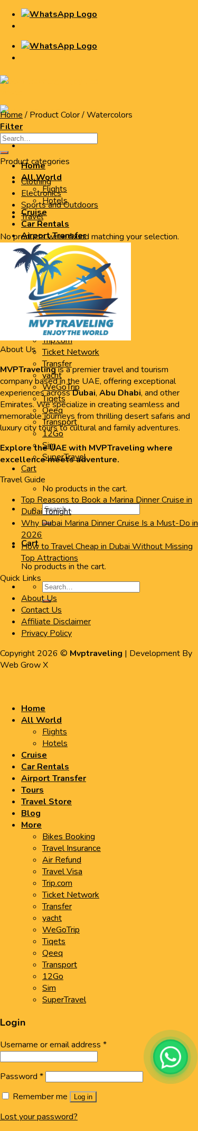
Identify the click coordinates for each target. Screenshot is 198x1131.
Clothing (36, 181)
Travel (32, 216)
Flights (54, 732)
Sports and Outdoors (59, 205)
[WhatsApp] (170, 1056)
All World (41, 720)
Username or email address (53, 1045)
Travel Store (46, 801)
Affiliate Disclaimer (56, 621)
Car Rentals (45, 224)
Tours (32, 790)
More (31, 825)
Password (21, 1076)
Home (11, 115)
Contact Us (41, 610)
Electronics (41, 193)
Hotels (55, 743)
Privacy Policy (46, 633)
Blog (31, 813)
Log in (83, 1097)
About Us (39, 598)
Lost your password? (39, 1117)
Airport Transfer (53, 778)
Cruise (34, 755)
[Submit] (4, 152)
